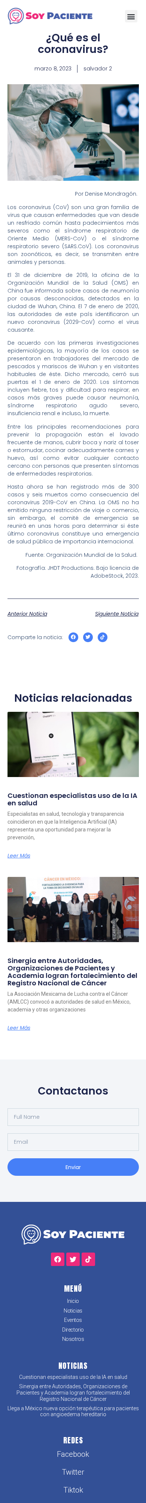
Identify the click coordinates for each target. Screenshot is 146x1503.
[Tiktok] (102, 637)
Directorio (73, 1330)
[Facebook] (73, 637)
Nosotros (73, 1339)
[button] (131, 16)
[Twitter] (88, 637)
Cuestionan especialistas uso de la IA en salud (72, 799)
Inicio (73, 1301)
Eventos (73, 1320)
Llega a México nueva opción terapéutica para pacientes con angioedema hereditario (73, 1411)
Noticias (73, 1311)
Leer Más (18, 855)
